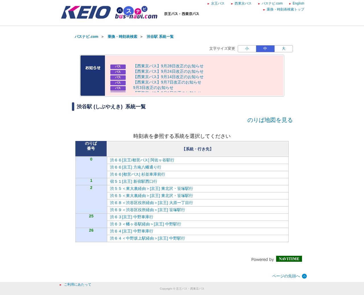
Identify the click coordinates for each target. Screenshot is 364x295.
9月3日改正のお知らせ (153, 87)
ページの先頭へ (286, 276)
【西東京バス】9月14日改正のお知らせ (168, 76)
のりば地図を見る (270, 120)
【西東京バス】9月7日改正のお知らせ (167, 82)
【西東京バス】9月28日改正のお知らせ (168, 66)
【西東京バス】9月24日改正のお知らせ (168, 71)
